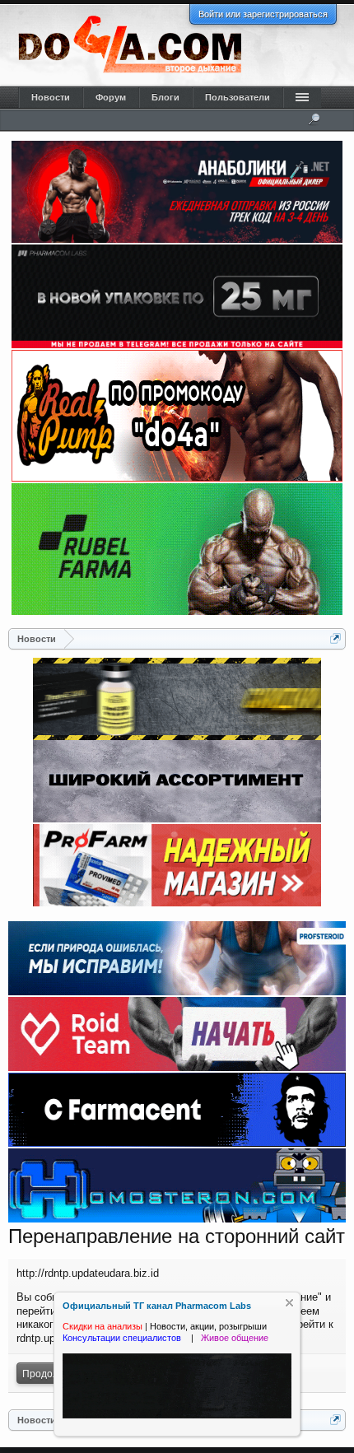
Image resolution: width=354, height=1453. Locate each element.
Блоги (165, 97)
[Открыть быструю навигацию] (335, 638)
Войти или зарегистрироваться (263, 14)
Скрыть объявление (289, 1303)
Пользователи (237, 97)
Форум (110, 97)
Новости (50, 97)
